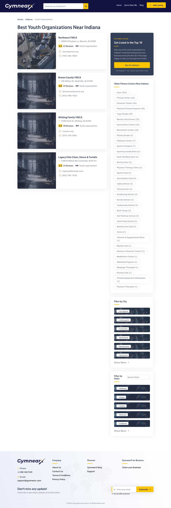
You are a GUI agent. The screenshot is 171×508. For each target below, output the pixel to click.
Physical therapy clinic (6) (129, 167)
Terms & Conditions (61, 475)
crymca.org (67, 131)
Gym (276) (122, 92)
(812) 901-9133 (69, 175)
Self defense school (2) (128, 215)
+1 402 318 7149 (24, 471)
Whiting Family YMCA (70, 117)
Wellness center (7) (126, 140)
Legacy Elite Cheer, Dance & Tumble (77, 157)
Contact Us (57, 471)
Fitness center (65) (126, 97)
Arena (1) (121, 231)
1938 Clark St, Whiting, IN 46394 (76, 120)
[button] (122, 362)
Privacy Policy (58, 479)
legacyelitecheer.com (72, 171)
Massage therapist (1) (127, 267)
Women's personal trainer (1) (131, 251)
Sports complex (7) (126, 145)
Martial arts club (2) (126, 226)
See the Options (132, 65)
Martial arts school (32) (128, 119)
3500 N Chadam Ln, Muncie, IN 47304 (78, 41)
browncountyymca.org (73, 91)
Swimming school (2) (127, 221)
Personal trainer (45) (127, 103)
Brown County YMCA (69, 77)
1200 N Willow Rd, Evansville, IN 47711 (79, 160)
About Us (56, 467)
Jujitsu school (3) (125, 183)
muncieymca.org (70, 51)
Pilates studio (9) (125, 135)
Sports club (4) (124, 172)
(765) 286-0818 (69, 55)
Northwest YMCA (67, 37)
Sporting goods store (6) (128, 151)
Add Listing (157, 5)
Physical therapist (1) (127, 286)
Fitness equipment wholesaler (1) (131, 279)
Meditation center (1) (127, 256)
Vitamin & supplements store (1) (130, 239)
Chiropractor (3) (124, 188)
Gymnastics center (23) (128, 124)
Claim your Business (131, 467)
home (119, 5)
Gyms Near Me (130, 5)
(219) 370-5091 (69, 135)
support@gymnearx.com (29, 480)
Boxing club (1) (124, 272)
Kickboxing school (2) (127, 194)
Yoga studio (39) (125, 113)
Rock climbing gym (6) (128, 156)
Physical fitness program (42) (131, 108)
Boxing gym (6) (124, 162)
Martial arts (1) (124, 245)
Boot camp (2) (124, 210)
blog (142, 5)
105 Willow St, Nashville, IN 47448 (77, 80)
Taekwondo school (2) (127, 205)
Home (20, 19)
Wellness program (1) (127, 261)
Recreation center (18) (128, 129)
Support (91, 471)
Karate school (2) (125, 199)
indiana (28, 19)
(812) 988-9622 (69, 95)
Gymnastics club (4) (126, 178)
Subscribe (143, 489)
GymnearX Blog (94, 467)
